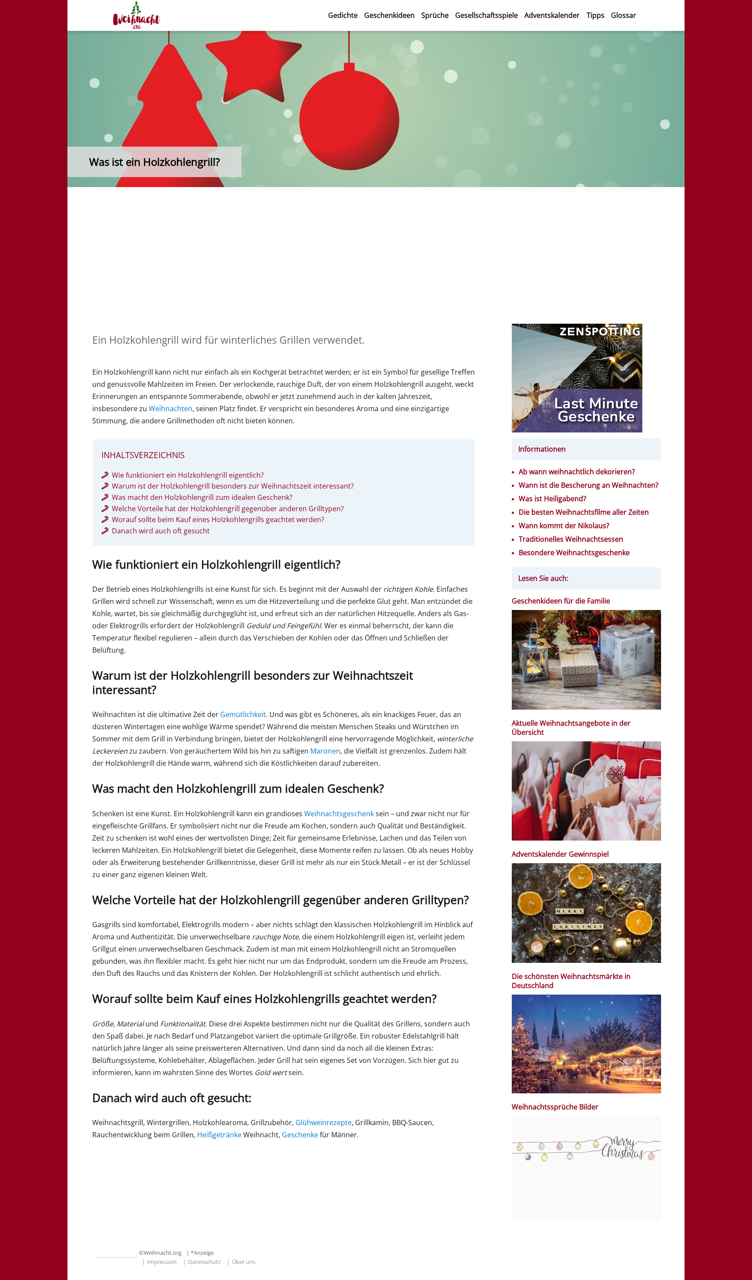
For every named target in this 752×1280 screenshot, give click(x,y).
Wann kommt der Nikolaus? (564, 525)
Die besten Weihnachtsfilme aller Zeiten (584, 512)
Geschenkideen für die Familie (561, 601)
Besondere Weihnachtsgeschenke (574, 552)
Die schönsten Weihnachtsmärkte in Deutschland (571, 981)
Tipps (595, 15)
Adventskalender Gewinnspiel (560, 854)
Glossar (623, 15)
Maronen (325, 751)
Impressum (162, 1262)
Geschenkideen (389, 15)
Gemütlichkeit (243, 714)
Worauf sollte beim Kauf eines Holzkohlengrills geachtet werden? (218, 519)
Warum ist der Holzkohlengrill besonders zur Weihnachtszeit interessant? (233, 486)
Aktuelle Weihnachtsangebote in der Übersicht (571, 728)
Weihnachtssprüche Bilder (555, 1107)
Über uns (243, 1262)
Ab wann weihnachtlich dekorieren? (577, 471)
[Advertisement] (376, 259)
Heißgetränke (219, 1134)
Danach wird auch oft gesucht (161, 531)
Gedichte (343, 15)
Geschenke (300, 1134)
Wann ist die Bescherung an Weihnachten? (588, 485)
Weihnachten (170, 408)
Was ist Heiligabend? (552, 498)
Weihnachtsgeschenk (339, 813)
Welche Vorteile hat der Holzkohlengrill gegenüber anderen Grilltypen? (228, 508)
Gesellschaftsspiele (486, 15)
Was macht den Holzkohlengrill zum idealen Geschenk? (202, 497)
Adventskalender (552, 15)
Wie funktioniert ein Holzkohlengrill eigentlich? (188, 475)
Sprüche (435, 15)
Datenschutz (204, 1262)
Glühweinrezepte (323, 1122)
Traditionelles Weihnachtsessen (571, 539)
